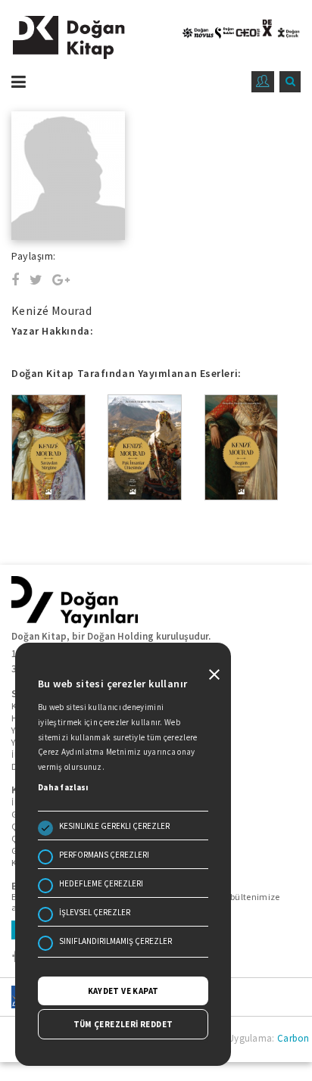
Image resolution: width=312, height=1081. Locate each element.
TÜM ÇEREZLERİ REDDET (123, 1024)
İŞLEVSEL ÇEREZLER (94, 912)
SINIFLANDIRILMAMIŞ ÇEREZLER (115, 941)
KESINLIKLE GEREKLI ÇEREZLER (114, 826)
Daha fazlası (63, 787)
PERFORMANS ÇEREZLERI (104, 854)
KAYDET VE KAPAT (123, 991)
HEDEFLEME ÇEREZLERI (101, 883)
